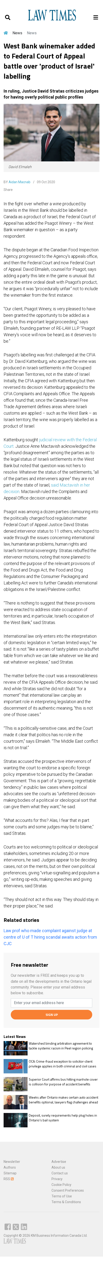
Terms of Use (62, 1196)
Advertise (59, 1162)
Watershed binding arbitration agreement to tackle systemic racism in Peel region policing (61, 1045)
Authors (10, 1167)
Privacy (57, 1179)
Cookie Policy (61, 1185)
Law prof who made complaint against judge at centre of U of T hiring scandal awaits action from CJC (50, 937)
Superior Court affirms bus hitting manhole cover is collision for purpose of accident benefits (63, 1081)
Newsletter (12, 1162)
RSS (7, 1179)
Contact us (60, 1173)
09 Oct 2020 (45, 182)
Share (8, 190)
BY (17, 182)
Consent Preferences (68, 1190)
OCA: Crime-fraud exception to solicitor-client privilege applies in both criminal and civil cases (62, 1063)
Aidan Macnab (19, 182)
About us (58, 1167)
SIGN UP (52, 1014)
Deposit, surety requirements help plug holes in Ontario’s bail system (63, 1117)
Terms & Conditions (66, 1202)
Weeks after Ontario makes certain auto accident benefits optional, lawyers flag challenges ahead (63, 1099)
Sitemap (10, 1173)
